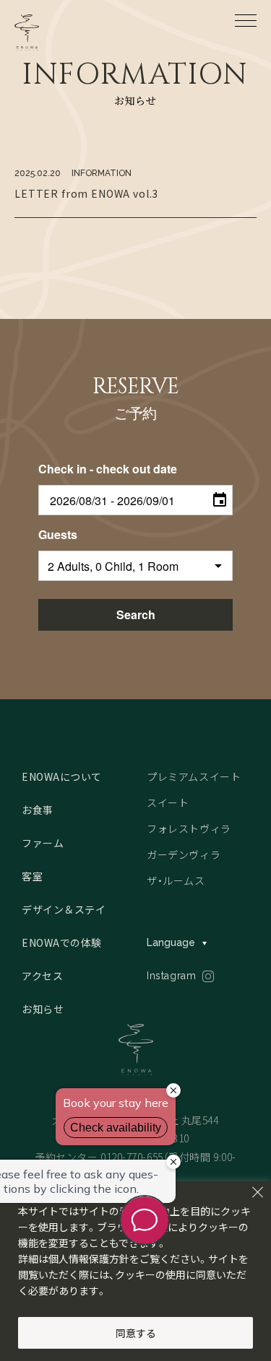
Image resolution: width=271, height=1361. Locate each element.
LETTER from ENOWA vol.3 (86, 193)
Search (135, 614)
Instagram (171, 975)
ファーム (43, 843)
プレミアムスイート (194, 776)
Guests (57, 534)
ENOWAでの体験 (62, 942)
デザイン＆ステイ (64, 909)
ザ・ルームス (176, 880)
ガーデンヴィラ (183, 854)
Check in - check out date (107, 468)
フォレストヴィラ (189, 828)
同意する (136, 1333)
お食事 (37, 809)
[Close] (257, 1192)
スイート (168, 802)
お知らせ (43, 1009)
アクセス (42, 975)
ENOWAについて (62, 776)
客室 (32, 876)
